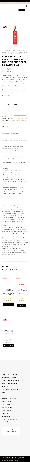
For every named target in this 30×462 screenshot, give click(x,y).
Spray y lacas (10, 121)
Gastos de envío (7, 401)
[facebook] (14, 441)
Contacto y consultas (9, 399)
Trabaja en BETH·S (7, 416)
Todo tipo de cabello (22, 118)
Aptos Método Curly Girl (9, 377)
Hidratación (17, 115)
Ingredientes (15, 134)
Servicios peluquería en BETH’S (10, 383)
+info (24, 1)
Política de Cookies (11, 458)
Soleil (7, 126)
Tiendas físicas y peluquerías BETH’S (12, 422)
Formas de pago (6, 410)
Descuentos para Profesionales (11, 389)
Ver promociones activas (9, 375)
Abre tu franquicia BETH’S (9, 419)
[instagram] (16, 441)
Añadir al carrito (12, 105)
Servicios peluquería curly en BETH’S (12, 380)
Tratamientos (6, 386)
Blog (3, 392)
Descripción (6, 134)
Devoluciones (6, 404)
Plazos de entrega (7, 407)
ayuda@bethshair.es (8, 250)
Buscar (22, 9)
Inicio (4, 50)
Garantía (5, 413)
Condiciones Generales (7, 460)
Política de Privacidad (22, 458)
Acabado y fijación (13, 50)
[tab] (6, 134)
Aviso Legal (16, 460)
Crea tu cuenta (22, 2)
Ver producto (21, 305)
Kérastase (9, 123)
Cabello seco (13, 118)
